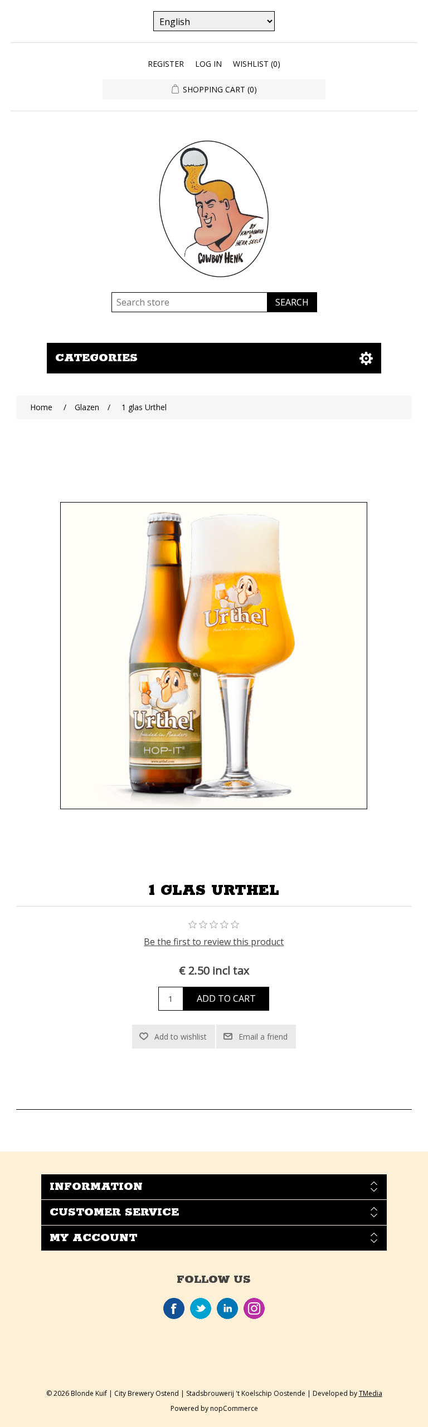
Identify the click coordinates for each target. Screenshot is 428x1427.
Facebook (173, 1308)
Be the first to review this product (214, 942)
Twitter (200, 1308)
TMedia (370, 1393)
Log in (208, 63)
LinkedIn (227, 1308)
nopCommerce (234, 1408)
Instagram (254, 1308)
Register (166, 63)
